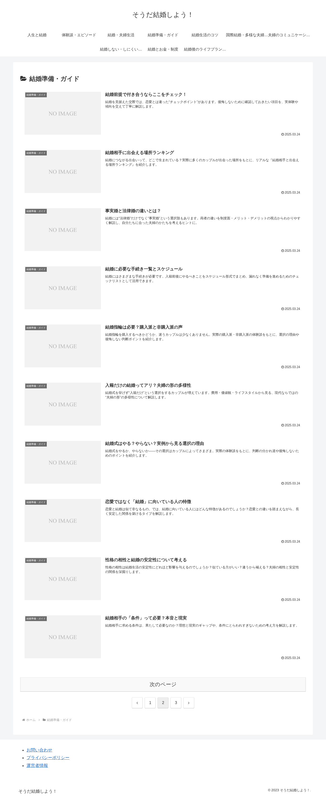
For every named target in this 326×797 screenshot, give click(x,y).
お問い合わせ (39, 750)
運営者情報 (37, 765)
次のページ (163, 684)
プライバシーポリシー (47, 757)
